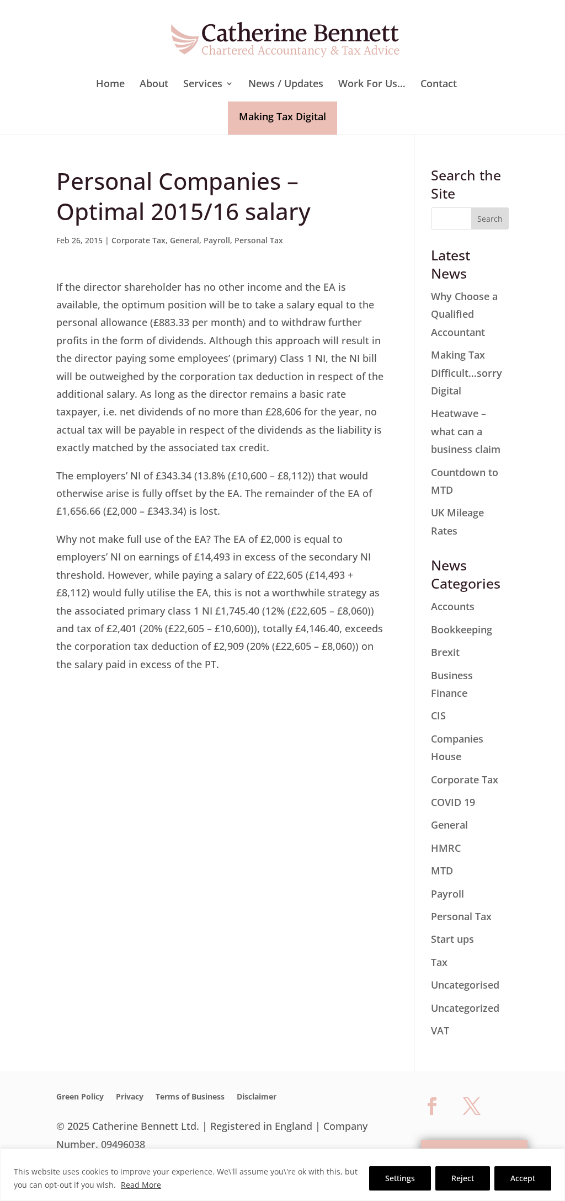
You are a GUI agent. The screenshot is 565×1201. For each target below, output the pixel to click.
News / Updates (285, 84)
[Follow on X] (471, 1106)
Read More (141, 1184)
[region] (282, 1175)
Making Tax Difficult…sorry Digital (466, 372)
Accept (522, 1178)
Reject (462, 1178)
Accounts (453, 606)
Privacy (129, 1097)
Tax (439, 962)
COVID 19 (453, 802)
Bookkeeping (461, 629)
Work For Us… (372, 84)
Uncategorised (465, 984)
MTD (442, 870)
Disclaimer (256, 1097)
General (184, 240)
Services (202, 84)
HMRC (446, 848)
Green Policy (80, 1097)
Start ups (452, 939)
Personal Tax (258, 240)
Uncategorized (465, 1008)
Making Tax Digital (282, 116)
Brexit (445, 652)
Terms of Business (190, 1097)
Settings (400, 1178)
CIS (438, 715)
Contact (438, 84)
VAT (440, 1030)
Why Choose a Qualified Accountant (464, 314)
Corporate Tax (138, 240)
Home (110, 84)
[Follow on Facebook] (432, 1106)
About (154, 84)
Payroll (217, 240)
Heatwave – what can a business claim (465, 431)
